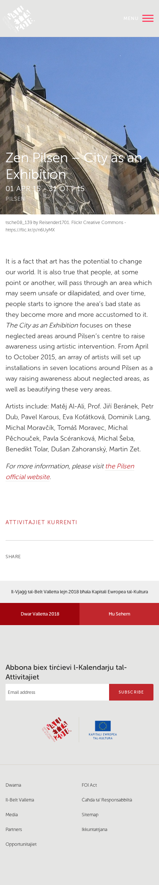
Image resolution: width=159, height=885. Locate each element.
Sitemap (90, 814)
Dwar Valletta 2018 (40, 614)
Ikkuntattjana (94, 829)
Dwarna (13, 785)
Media (12, 814)
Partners (14, 829)
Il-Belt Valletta (20, 800)
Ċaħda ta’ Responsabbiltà (107, 800)
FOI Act (89, 785)
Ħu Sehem (119, 614)
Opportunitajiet (21, 844)
